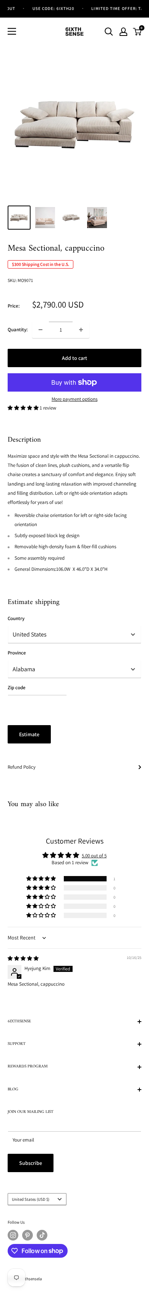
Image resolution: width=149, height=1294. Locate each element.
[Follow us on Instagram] (13, 1235)
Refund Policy (22, 767)
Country (16, 618)
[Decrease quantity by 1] (40, 330)
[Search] (109, 32)
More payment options (74, 399)
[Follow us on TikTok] (42, 1235)
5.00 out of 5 (94, 855)
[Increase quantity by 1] (81, 330)
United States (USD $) (30, 1199)
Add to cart (74, 358)
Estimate (29, 734)
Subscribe (30, 1163)
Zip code (17, 687)
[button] (24, 408)
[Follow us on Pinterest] (27, 1235)
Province (17, 652)
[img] (23, 958)
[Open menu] (12, 31)
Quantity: (18, 329)
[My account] (123, 32)
